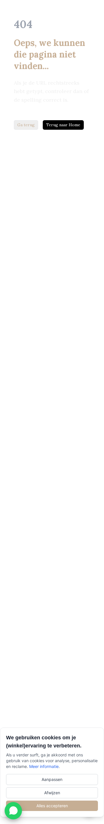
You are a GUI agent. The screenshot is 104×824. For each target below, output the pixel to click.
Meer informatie (44, 766)
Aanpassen (52, 779)
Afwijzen (52, 792)
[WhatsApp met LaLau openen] (13, 810)
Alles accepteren (52, 805)
